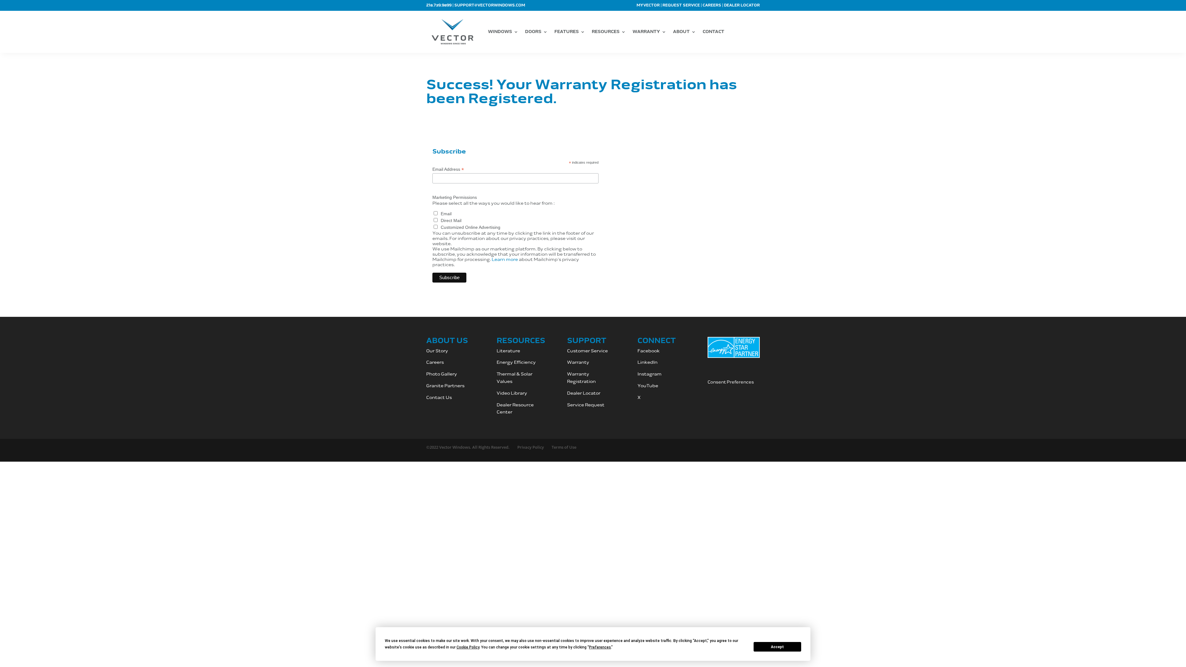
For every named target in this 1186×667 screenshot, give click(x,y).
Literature (508, 351)
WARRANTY (646, 31)
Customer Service (588, 351)
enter (506, 412)
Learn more (505, 259)
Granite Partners (445, 385)
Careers (712, 5)
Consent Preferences (731, 382)
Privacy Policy (530, 447)
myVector (648, 5)
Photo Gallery (441, 374)
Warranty (578, 362)
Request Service (681, 5)
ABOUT (681, 31)
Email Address (448, 169)
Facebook (648, 351)
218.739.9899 (439, 5)
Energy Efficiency (516, 362)
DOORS (533, 31)
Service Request (585, 405)
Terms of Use (564, 447)
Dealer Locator (742, 5)
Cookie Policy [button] (467, 647)
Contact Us (439, 397)
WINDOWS (500, 31)
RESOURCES (606, 31)
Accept (777, 647)
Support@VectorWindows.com (489, 5)
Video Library (512, 393)
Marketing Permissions (454, 197)
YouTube (647, 385)
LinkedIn (647, 362)
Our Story (437, 351)
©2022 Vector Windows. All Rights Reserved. (468, 447)
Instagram (649, 374)
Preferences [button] (600, 647)
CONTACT (713, 31)
